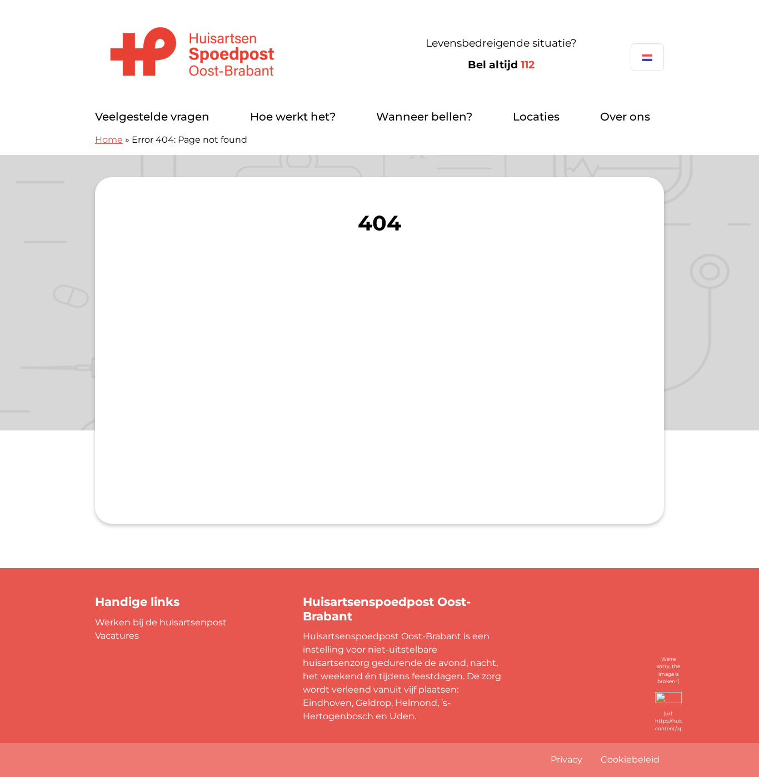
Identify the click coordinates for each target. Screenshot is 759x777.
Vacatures (117, 635)
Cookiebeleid (630, 759)
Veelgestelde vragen (152, 116)
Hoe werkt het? (293, 116)
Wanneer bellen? (424, 116)
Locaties (536, 116)
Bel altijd (501, 64)
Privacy (566, 759)
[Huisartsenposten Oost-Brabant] (217, 54)
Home (109, 139)
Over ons (625, 116)
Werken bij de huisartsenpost (161, 622)
